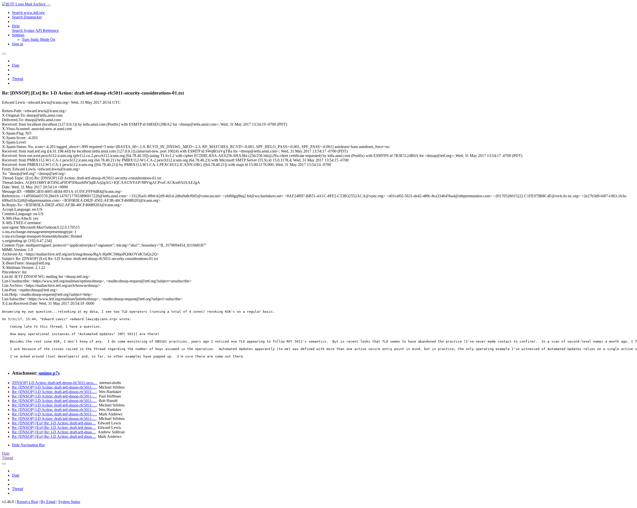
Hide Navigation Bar (28, 445)
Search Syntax (23, 30)
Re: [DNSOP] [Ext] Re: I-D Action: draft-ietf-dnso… (54, 423)
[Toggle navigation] (49, 5)
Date (15, 65)
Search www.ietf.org (28, 12)
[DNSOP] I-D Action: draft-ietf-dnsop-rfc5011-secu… (54, 383)
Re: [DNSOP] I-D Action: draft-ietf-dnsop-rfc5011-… (54, 387)
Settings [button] (18, 35)
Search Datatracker (27, 17)
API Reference (47, 30)
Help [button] (16, 26)
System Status (69, 502)
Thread (17, 79)
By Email (48, 502)
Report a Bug (27, 502)
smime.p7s (48, 373)
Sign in (17, 44)
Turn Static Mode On (38, 39)
